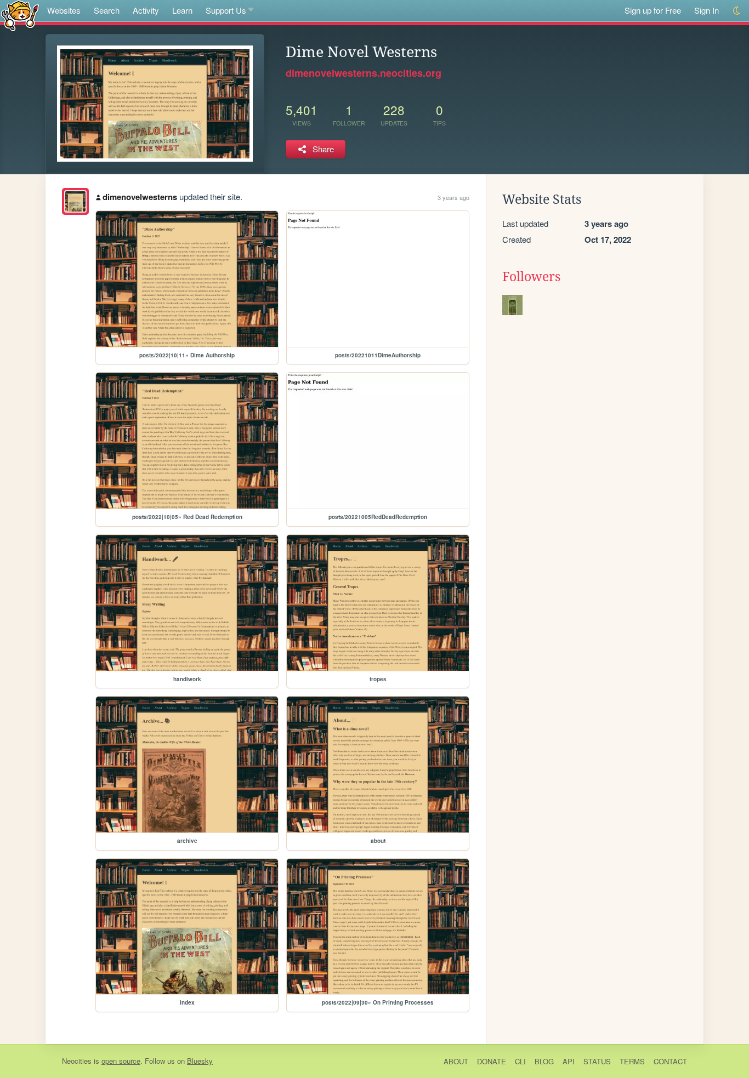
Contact (670, 1061)
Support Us (226, 10)
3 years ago (453, 197)
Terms (632, 1061)
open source (120, 1061)
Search (107, 10)
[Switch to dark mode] (737, 10)
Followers (531, 277)
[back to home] (20, 15)
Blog (544, 1061)
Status (597, 1061)
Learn (182, 10)
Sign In (706, 10)
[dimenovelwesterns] (75, 201)
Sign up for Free (653, 10)
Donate (491, 1061)
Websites (64, 10)
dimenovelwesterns (140, 197)
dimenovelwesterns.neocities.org (363, 73)
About (456, 1061)
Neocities (77, 1061)
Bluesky (200, 1061)
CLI (520, 1061)
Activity (146, 10)
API (569, 1061)
